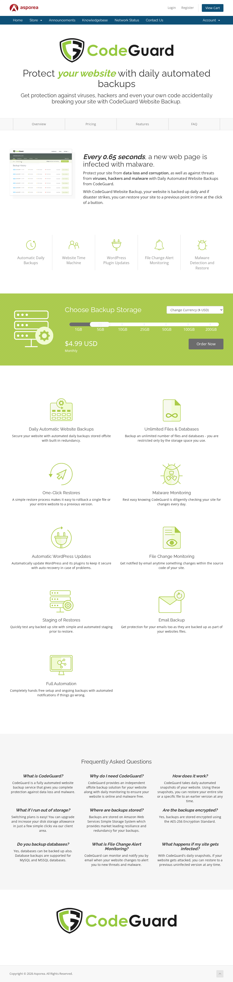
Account (210, 20)
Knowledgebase (95, 20)
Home (18, 20)
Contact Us (154, 20)
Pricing (91, 124)
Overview (39, 124)
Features (142, 124)
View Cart (212, 8)
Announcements (62, 20)
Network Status (127, 20)
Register (187, 7)
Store (35, 20)
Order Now (206, 343)
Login (172, 7)
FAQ (194, 124)
